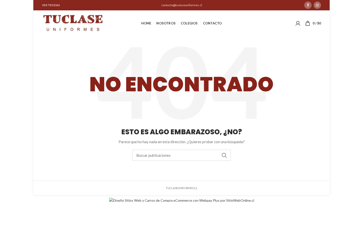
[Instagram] (317, 5)
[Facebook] (308, 5)
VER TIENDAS (51, 5)
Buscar (224, 155)
